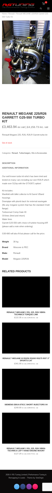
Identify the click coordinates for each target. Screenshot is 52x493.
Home (4, 14)
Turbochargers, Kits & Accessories (33, 153)
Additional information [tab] (15, 168)
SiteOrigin (40, 478)
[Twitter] (16, 486)
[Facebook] (23, 486)
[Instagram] (29, 486)
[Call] (35, 486)
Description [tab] (8, 163)
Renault (11, 14)
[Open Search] (41, 8)
